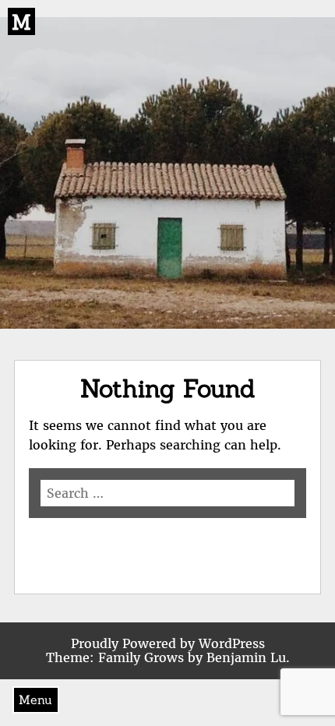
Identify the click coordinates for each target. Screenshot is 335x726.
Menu (35, 699)
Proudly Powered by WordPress (168, 643)
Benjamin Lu (246, 657)
